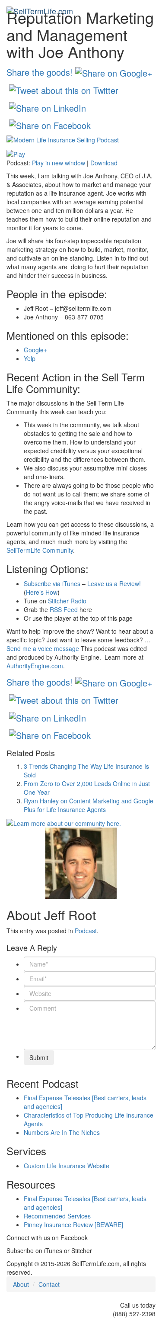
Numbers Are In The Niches (62, 1132)
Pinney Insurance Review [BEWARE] (73, 1224)
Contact (49, 1284)
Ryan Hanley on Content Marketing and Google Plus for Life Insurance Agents (88, 805)
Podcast (86, 930)
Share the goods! (39, 71)
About (21, 1284)
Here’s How (41, 592)
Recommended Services (57, 1216)
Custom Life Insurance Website (66, 1165)
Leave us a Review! (114, 583)
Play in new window (58, 162)
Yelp (29, 358)
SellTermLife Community (39, 550)
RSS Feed (64, 609)
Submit (38, 1057)
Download (104, 162)
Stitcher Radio (67, 600)
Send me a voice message (42, 648)
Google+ (35, 349)
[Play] (15, 152)
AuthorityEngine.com (34, 665)
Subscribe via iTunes (52, 583)
